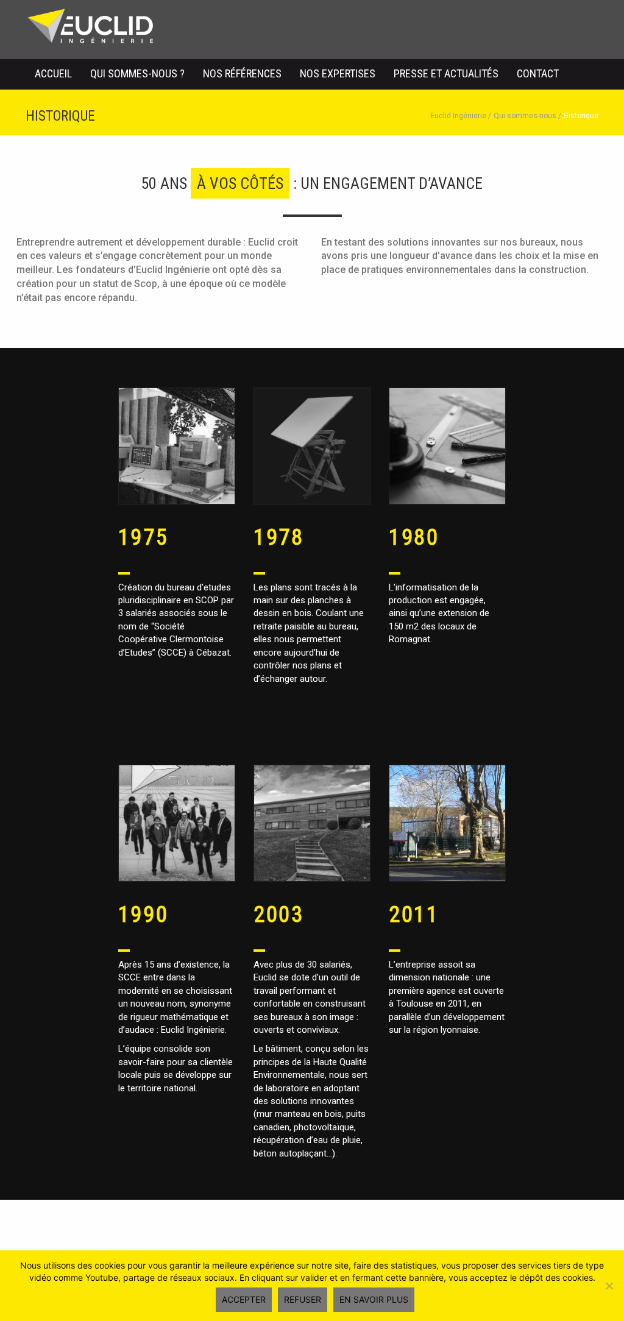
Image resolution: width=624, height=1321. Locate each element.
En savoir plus (373, 1299)
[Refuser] (609, 1286)
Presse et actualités (446, 73)
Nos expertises (337, 73)
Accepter (244, 1299)
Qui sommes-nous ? (137, 73)
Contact (538, 73)
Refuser (302, 1299)
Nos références (242, 73)
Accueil (53, 73)
